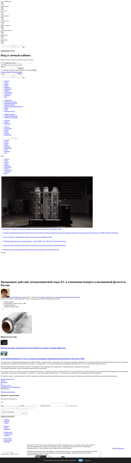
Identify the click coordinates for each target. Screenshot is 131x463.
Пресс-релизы (8, 434)
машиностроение (9, 105)
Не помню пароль (16, 72)
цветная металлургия (10, 103)
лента (6, 109)
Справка (6, 435)
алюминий (4, 382)
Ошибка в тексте (6, 385)
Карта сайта (7, 438)
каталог (6, 84)
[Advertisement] (54, 265)
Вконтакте (7, 124)
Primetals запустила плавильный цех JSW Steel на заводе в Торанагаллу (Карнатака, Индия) (31, 249)
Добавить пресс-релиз (11, 117)
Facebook (7, 120)
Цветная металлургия (73, 297)
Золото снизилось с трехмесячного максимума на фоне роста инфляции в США (27, 237)
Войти (34, 70)
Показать (20, 68)
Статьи (6, 423)
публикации (8, 128)
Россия (3, 380)
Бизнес (6, 427)
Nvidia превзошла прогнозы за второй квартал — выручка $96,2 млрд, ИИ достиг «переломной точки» (34, 241)
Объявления (8, 432)
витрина (6, 133)
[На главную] (14, 47)
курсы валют (8, 92)
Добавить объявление (10, 116)
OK (81, 460)
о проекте (7, 95)
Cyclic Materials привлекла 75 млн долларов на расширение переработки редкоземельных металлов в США (42, 359)
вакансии (7, 87)
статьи (6, 82)
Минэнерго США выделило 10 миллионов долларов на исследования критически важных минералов (34, 245)
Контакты (7, 441)
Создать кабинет (6, 72)
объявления (7, 89)
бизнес (6, 86)
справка (6, 90)
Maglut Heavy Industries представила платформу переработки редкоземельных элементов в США (32, 229)
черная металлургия (10, 101)
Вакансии (7, 429)
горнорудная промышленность (13, 106)
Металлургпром (46, 297)
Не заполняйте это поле (8, 63)
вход (5, 97)
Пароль (3, 66)
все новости (8, 100)
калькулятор (8, 94)
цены (5, 149)
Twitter (6, 122)
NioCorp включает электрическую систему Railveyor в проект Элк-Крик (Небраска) (33, 348)
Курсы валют (8, 440)
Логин (3, 64)
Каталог (6, 426)
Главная (58, 297)
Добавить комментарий (11, 306)
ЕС (2, 384)
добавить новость (9, 111)
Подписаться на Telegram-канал (10, 387)
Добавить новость (9, 114)
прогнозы (7, 151)
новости (6, 81)
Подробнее (88, 460)
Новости (63, 297)
